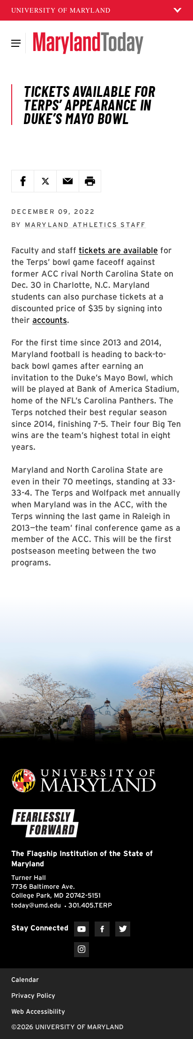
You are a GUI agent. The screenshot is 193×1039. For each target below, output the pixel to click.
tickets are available (118, 250)
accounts (49, 320)
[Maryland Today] (88, 43)
